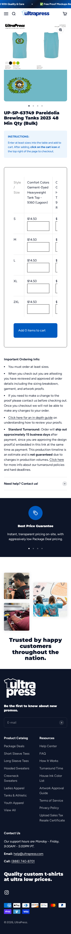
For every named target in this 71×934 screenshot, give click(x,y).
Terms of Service (51, 800)
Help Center (48, 746)
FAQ (42, 753)
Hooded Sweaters (16, 768)
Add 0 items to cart (32, 330)
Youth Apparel (14, 803)
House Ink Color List (50, 778)
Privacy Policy (49, 808)
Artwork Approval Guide (51, 790)
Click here (57, 459)
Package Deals (14, 746)
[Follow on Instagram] (6, 892)
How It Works (48, 761)
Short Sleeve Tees (16, 753)
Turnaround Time (51, 768)
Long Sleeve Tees (16, 761)
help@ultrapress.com (28, 854)
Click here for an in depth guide (30, 417)
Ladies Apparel (14, 788)
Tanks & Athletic (15, 795)
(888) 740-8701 (23, 861)
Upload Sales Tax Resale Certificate (52, 817)
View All (10, 810)
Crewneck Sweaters (11, 778)
